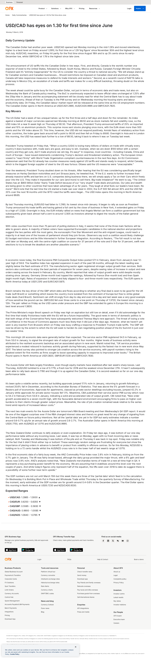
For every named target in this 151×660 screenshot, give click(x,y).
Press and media (83, 612)
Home (7, 15)
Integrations (9, 612)
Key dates (117, 601)
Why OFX (68, 8)
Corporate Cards (11, 579)
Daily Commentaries (19, 15)
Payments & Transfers (13, 575)
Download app (82, 579)
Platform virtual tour (48, 572)
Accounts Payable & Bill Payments (17, 604)
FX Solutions (9, 582)
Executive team (119, 619)
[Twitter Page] (113, 541)
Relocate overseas (84, 586)
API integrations (83, 608)
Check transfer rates (84, 572)
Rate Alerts (45, 586)
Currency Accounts (12, 593)
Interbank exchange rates (50, 579)
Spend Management (12, 601)
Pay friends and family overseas (88, 582)
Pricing (81, 8)
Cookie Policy (14, 654)
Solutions (55, 8)
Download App (10, 619)
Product (42, 8)
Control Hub (9, 597)
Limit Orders (9, 590)
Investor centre (119, 594)
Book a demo (139, 559)
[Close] (75, 646)
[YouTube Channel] (122, 541)
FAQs (69, 559)
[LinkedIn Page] (108, 541)
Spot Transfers (10, 586)
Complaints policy (120, 579)
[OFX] (9, 8)
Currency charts (47, 590)
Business (9, 2)
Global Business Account (14, 572)
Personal (19, 2)
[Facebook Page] (103, 541)
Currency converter (48, 575)
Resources (93, 8)
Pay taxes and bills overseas (87, 590)
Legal (116, 575)
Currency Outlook (47, 605)
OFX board (117, 616)
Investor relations (120, 605)
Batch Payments (11, 608)
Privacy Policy (119, 582)
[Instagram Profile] (127, 541)
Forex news (45, 608)
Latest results (118, 597)
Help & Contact (102, 559)
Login (39, 559)
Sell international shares (85, 597)
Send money (81, 575)
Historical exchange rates (50, 582)
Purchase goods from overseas (88, 593)
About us (117, 572)
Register (138, 8)
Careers (116, 623)
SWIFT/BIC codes (47, 593)
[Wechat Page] (118, 541)
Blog (42, 612)
